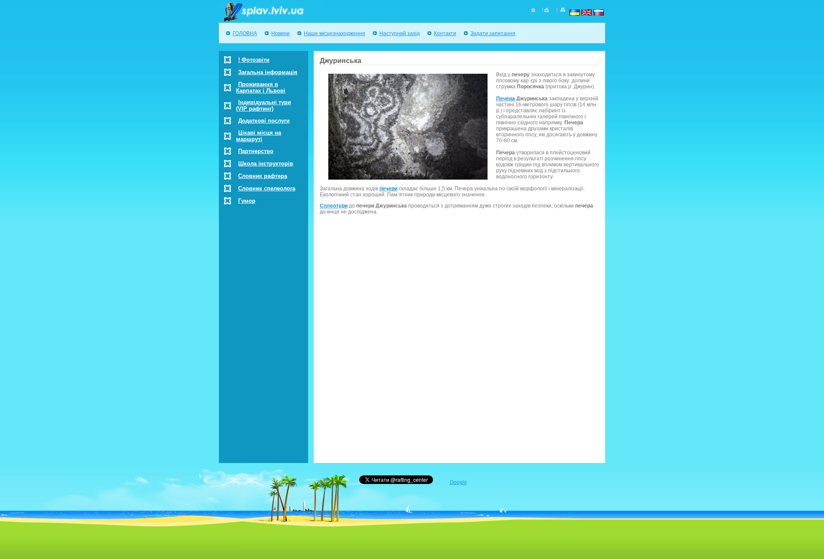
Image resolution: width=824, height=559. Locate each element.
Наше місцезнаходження (334, 33)
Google (458, 482)
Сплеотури (334, 206)
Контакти (445, 33)
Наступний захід (399, 33)
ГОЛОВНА (245, 33)
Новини (280, 33)
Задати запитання (492, 33)
